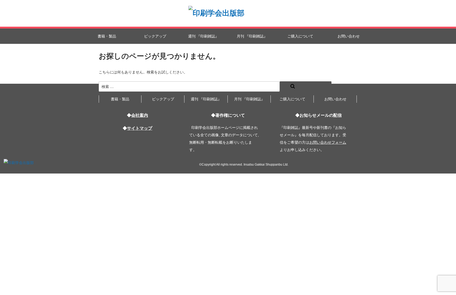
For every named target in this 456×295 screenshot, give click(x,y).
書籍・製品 (107, 36)
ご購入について (300, 36)
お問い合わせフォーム (327, 142)
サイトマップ (139, 128)
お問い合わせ (349, 36)
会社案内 (139, 115)
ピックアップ (155, 36)
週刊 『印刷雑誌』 (203, 36)
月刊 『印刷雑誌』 (252, 36)
